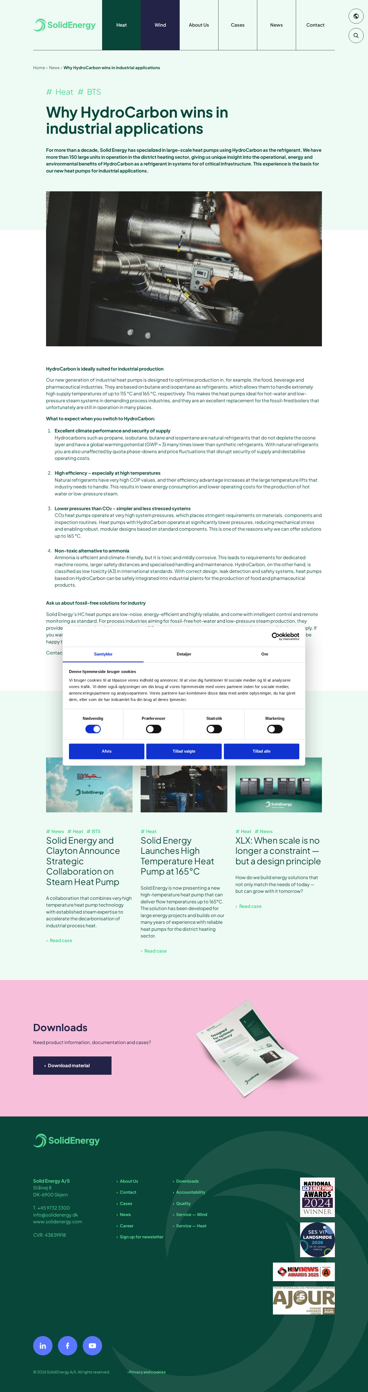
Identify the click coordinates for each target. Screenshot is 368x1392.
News (54, 67)
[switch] (153, 729)
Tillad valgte (184, 751)
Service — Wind (191, 1214)
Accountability (191, 1191)
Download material (69, 1065)
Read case (61, 940)
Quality (183, 1203)
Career (127, 1225)
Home (39, 67)
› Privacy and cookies (146, 1371)
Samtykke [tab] (103, 654)
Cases (126, 1203)
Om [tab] (264, 654)
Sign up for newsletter (142, 1236)
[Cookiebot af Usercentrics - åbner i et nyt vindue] (275, 636)
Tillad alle (261, 751)
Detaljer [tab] (184, 654)
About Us (129, 1180)
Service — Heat (191, 1225)
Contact (128, 1191)
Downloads (187, 1180)
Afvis (107, 751)
